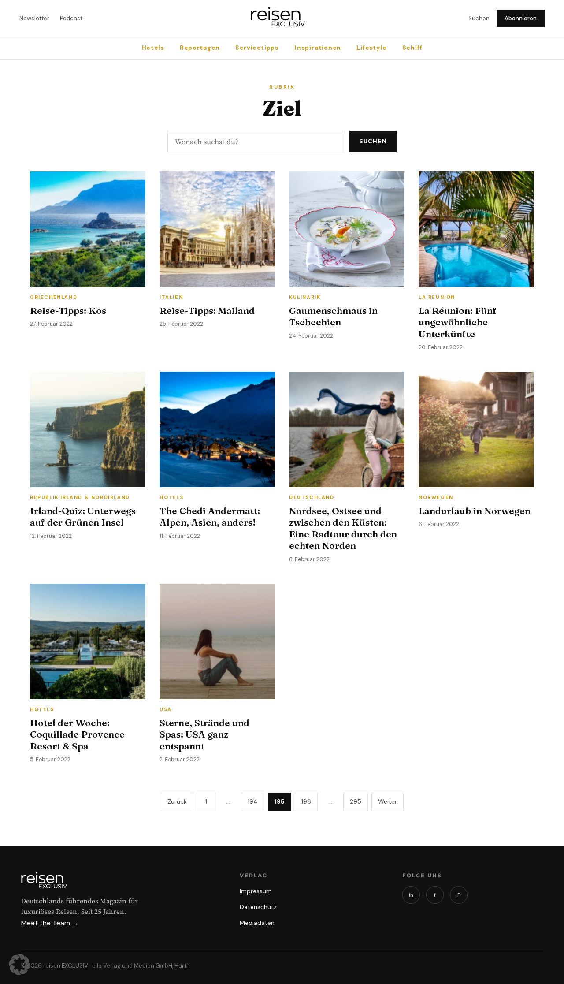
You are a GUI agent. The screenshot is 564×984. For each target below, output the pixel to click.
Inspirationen (318, 48)
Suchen (479, 18)
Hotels (153, 48)
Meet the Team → (50, 923)
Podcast (71, 18)
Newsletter (34, 18)
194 (253, 801)
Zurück (177, 801)
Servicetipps (257, 48)
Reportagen (199, 48)
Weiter (387, 801)
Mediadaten (257, 923)
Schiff (412, 48)
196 (306, 801)
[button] (19, 964)
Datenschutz (258, 907)
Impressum (256, 891)
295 (355, 801)
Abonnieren (521, 18)
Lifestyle (371, 48)
